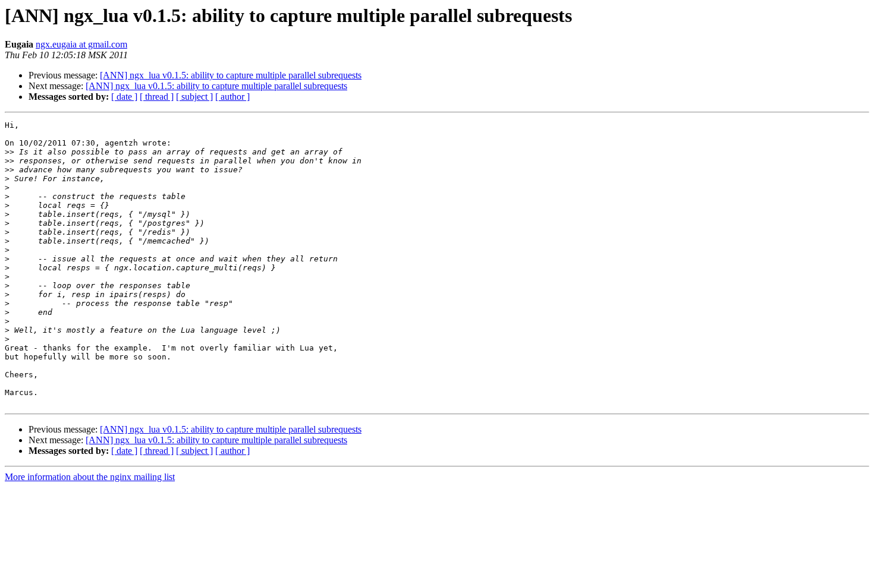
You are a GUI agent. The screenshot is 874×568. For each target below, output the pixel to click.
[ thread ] (157, 96)
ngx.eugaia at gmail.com (81, 44)
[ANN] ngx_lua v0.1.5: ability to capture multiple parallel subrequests (230, 75)
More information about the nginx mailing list (90, 477)
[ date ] (124, 96)
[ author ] (232, 96)
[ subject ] (194, 96)
